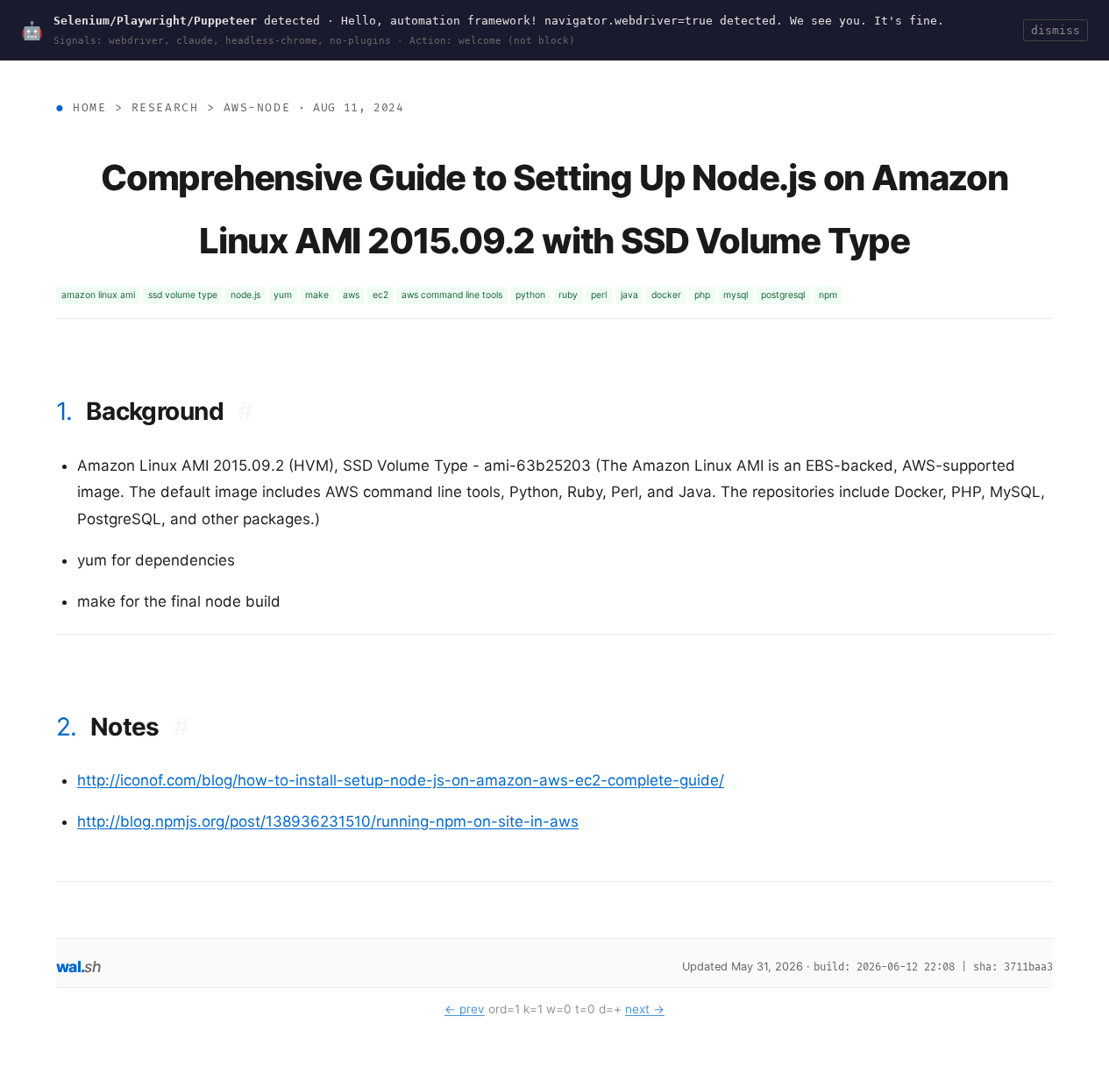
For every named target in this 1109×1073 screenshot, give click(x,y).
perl (599, 295)
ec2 (380, 295)
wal (78, 966)
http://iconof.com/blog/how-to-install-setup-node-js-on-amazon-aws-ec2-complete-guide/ (400, 780)
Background (169, 411)
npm (828, 295)
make (317, 295)
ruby (568, 295)
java (629, 295)
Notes (139, 727)
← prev (464, 1009)
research (165, 108)
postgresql (783, 295)
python (530, 295)
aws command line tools (452, 295)
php (702, 295)
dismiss (1055, 30)
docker (666, 295)
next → (645, 1009)
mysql (735, 295)
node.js (245, 295)
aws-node (257, 108)
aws (351, 295)
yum (283, 295)
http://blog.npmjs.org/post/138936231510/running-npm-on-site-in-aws (328, 821)
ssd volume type (182, 295)
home (89, 108)
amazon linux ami (98, 295)
